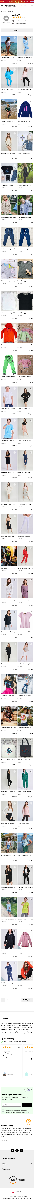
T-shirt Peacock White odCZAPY (25, 695)
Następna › (27, 1000)
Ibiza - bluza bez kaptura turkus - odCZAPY (9, 89)
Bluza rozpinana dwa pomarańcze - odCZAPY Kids (9, 344)
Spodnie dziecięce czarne (24, 185)
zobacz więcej (4, 1140)
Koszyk (32, 5)
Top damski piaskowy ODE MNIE (25, 663)
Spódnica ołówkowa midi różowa (25, 440)
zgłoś (19, 1047)
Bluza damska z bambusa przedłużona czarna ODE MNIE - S (9, 887)
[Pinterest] (21, 1150)
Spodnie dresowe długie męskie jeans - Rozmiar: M (9, 983)
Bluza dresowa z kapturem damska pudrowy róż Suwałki (25, 951)
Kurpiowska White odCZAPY (24, 727)
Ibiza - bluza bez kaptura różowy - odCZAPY (25, 89)
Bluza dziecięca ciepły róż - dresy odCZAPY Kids (25, 376)
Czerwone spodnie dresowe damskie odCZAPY (25, 568)
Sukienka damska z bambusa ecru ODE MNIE (9, 504)
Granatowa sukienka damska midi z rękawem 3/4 (25, 472)
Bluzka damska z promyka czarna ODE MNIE (9, 663)
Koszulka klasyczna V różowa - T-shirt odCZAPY (25, 632)
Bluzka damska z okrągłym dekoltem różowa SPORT (25, 504)
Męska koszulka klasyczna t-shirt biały (9, 408)
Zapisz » (27, 1105)
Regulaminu (28, 1198)
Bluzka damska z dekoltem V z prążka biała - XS (9, 823)
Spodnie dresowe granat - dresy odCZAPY (25, 249)
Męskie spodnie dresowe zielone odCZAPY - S (25, 791)
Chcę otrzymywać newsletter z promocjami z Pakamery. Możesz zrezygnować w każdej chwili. (17, 1111)
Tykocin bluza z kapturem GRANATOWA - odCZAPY (25, 121)
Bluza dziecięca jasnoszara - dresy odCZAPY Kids (25, 217)
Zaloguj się (22, 5)
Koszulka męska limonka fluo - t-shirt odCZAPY (25, 919)
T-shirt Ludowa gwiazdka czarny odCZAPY (9, 185)
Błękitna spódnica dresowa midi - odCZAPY (9, 855)
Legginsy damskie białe (23, 536)
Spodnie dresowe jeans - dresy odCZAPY (9, 249)
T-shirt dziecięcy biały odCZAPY (9, 313)
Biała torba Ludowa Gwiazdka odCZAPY (9, 759)
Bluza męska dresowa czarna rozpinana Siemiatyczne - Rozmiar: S (9, 951)
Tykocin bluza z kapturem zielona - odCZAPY (9, 121)
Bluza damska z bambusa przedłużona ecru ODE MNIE (9, 600)
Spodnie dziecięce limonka (8, 376)
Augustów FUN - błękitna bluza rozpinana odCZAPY (25, 57)
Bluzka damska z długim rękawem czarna (9, 632)
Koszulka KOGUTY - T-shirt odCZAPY (9, 568)
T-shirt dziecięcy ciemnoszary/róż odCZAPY (25, 281)
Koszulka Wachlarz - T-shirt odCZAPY (9, 57)
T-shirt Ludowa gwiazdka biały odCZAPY (25, 153)
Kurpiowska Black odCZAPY (8, 727)
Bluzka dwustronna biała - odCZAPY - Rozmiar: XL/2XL (9, 919)
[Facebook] (12, 1150)
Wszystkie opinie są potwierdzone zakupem (14, 1041)
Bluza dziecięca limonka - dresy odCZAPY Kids (25, 344)
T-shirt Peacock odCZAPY (7, 695)
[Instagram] (17, 1150)
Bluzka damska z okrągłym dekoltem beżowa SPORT (9, 536)
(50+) (23, 17)
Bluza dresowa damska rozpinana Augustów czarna (25, 887)
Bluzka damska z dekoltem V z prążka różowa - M (25, 823)
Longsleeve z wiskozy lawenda (25, 600)
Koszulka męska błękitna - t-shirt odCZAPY (9, 440)
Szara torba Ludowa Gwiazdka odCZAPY (25, 759)
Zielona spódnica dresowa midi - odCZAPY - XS (25, 855)
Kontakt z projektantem (21, 21)
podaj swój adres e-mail (9, 1105)
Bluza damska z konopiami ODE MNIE (9, 153)
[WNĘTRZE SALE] (17, 1)
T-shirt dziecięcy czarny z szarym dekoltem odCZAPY (25, 313)
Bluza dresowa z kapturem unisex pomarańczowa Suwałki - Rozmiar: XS (25, 983)
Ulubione (28, 5)
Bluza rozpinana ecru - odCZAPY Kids (9, 217)
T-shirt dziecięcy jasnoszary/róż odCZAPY (9, 281)
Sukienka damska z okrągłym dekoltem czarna (9, 472)
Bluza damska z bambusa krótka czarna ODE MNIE (9, 791)
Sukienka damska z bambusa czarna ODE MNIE (25, 408)
